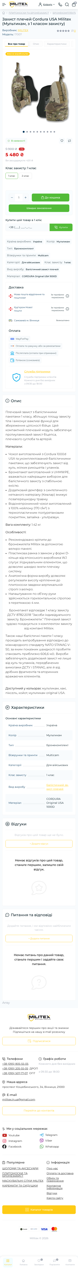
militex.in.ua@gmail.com (18, 1099)
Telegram (51, 1135)
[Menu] (4, 4)
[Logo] (18, 5)
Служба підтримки (37, 371)
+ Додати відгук (39, 843)
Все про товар (16, 43)
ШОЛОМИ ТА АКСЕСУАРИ (20, 1168)
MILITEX (23, 30)
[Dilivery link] (67, 296)
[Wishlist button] (62, 141)
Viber (48, 1140)
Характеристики (56, 43)
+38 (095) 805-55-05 (15, 1063)
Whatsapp (52, 1146)
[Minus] (12, 198)
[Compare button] (69, 141)
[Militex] (39, 1018)
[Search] (67, 4)
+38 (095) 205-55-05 (15, 1068)
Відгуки (52, 1193)
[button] (24, 132)
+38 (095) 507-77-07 (15, 1073)
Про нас (52, 1168)
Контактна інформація (54, 1187)
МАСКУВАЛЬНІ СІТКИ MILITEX (22, 1180)
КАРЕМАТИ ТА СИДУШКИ (20, 1185)
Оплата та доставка (60, 1173)
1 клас (11, 175)
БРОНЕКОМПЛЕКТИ (65, 12)
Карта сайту (55, 1198)
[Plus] (26, 198)
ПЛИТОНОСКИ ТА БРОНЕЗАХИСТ (29, 12)
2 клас (25, 175)
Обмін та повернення (55, 1179)
